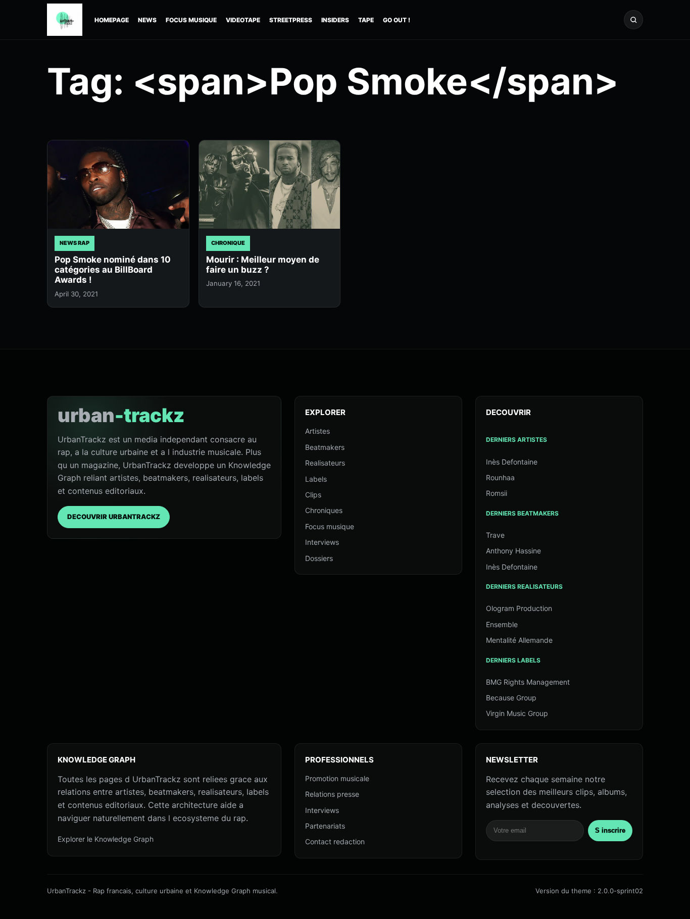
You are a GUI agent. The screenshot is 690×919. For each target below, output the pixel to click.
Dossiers (319, 558)
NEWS (147, 20)
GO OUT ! (396, 20)
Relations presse (332, 794)
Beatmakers (324, 447)
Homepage (111, 20)
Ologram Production (519, 608)
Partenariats (325, 826)
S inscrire (610, 830)
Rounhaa (500, 477)
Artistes (317, 431)
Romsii (496, 493)
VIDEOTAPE (243, 20)
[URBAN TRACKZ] (64, 20)
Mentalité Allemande (519, 640)
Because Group (511, 697)
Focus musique (329, 526)
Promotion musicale (337, 778)
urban (121, 415)
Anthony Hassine (513, 550)
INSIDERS (335, 20)
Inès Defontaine (511, 461)
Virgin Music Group (517, 713)
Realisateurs (325, 462)
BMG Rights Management (528, 682)
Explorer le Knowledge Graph (106, 839)
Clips (313, 494)
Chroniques (323, 510)
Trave (495, 535)
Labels (316, 479)
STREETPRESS (290, 20)
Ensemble (502, 624)
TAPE (366, 20)
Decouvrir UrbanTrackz (113, 517)
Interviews (322, 542)
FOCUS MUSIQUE (191, 20)
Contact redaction (335, 841)
